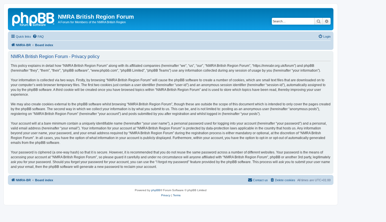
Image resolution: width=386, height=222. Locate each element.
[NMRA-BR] (33, 18)
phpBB (155, 190)
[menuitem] (38, 36)
